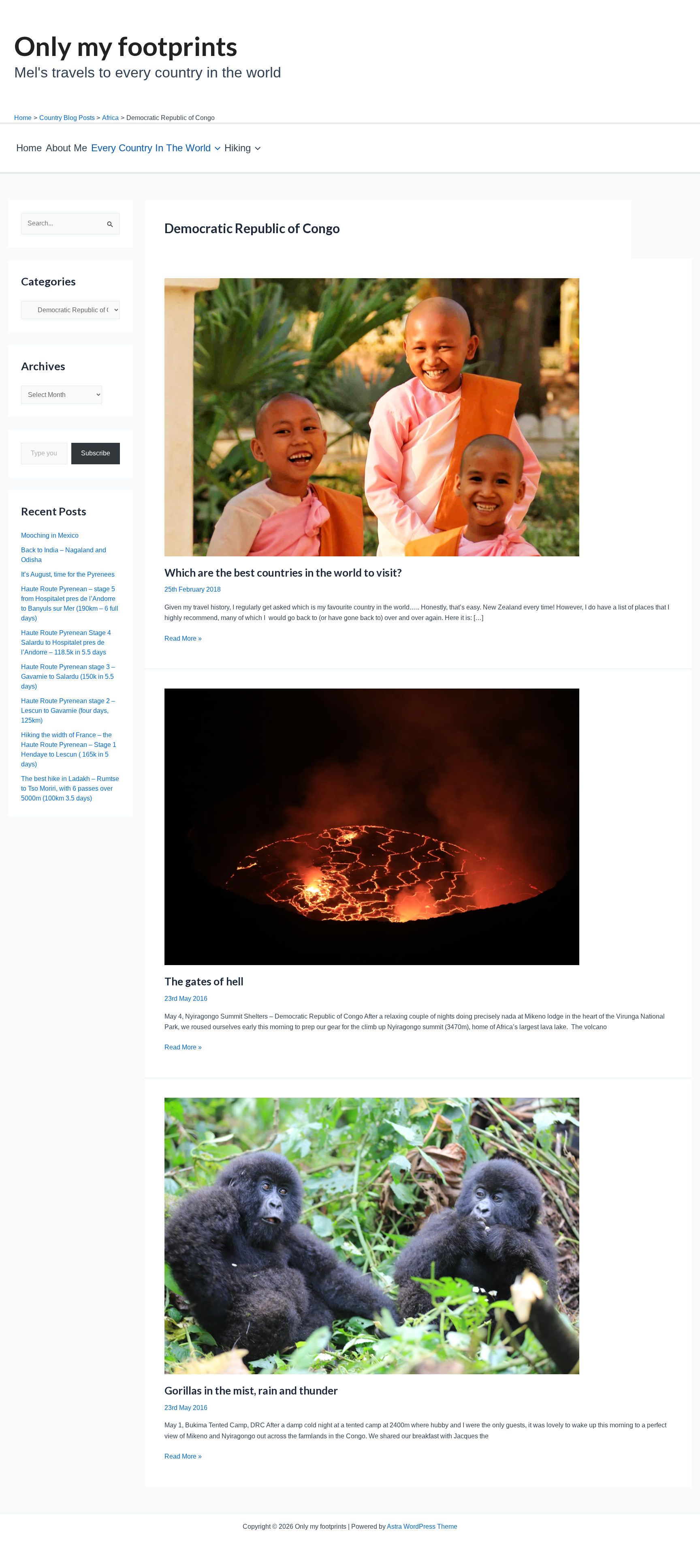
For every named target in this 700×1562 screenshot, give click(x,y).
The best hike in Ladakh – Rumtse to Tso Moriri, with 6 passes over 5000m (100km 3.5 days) (70, 788)
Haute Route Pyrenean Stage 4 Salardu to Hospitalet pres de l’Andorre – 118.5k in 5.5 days (66, 642)
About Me (66, 147)
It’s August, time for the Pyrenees (68, 574)
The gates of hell (203, 981)
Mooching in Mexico (50, 535)
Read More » (183, 639)
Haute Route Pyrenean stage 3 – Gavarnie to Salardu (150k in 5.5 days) (68, 676)
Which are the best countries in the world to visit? (283, 572)
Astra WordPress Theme (422, 1526)
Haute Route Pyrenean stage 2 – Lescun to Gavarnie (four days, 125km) (68, 710)
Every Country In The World (151, 147)
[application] (215, 148)
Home (29, 147)
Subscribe (95, 453)
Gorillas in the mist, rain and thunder (251, 1390)
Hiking (237, 147)
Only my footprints (125, 46)
